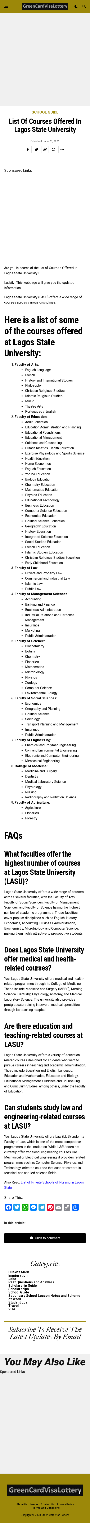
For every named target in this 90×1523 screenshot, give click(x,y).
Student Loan (18, 1302)
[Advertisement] (45, 59)
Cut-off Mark (18, 1272)
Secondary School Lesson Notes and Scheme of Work (44, 1297)
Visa (11, 1309)
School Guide (18, 1292)
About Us (21, 1504)
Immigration (17, 1275)
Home (34, 1504)
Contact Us (47, 1504)
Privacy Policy (65, 1504)
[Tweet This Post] (36, 149)
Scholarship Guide (22, 1286)
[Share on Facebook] (28, 149)
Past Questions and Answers (31, 1282)
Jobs (12, 1279)
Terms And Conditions (46, 1507)
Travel (13, 1306)
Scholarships (18, 1289)
